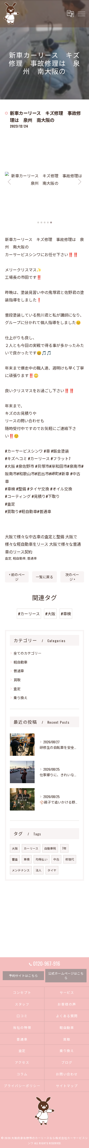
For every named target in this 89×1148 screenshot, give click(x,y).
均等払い (41, 859)
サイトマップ (67, 1085)
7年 (64, 848)
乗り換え (20, 697)
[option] (44, 179)
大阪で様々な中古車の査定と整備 (34, 536)
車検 (27, 859)
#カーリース (29, 614)
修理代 (69, 859)
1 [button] (38, 222)
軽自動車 (19, 558)
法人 (39, 870)
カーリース (31, 848)
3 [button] (44, 222)
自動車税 (50, 848)
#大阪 (50, 614)
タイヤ (51, 870)
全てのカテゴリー (27, 653)
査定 (8, 558)
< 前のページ (17, 577)
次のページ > (72, 577)
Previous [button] (10, 182)
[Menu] (81, 13)
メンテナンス (21, 870)
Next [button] (79, 182)
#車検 (66, 614)
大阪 (15, 848)
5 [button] (51, 222)
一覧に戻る (44, 576)
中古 (56, 859)
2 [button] (41, 222)
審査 (15, 859)
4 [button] (48, 222)
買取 (17, 679)
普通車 (32, 558)
